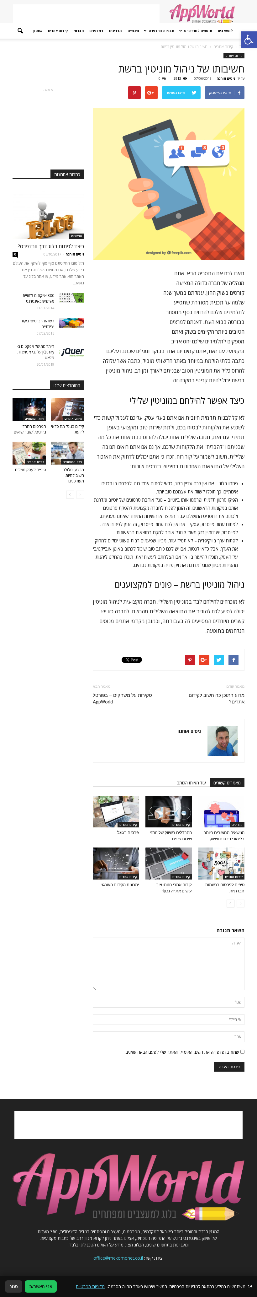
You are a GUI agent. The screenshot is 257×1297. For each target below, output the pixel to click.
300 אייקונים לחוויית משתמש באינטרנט (38, 298)
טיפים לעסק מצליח (30, 469)
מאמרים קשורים (227, 783)
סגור (13, 1286)
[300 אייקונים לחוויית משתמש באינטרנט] (71, 297)
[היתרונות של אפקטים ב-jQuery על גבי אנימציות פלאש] (71, 352)
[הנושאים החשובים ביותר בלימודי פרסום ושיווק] (221, 811)
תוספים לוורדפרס (198, 30)
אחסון (37, 30)
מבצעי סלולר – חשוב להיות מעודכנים (72, 475)
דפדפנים (96, 30)
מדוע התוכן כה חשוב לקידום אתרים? (216, 698)
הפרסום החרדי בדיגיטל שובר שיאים (30, 429)
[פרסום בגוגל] (116, 811)
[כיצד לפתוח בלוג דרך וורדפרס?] (48, 213)
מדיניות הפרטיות (90, 1286)
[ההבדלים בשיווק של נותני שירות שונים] (168, 811)
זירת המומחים (34, 418)
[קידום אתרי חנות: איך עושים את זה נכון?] (168, 863)
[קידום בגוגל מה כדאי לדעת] (67, 409)
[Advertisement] (86, 13)
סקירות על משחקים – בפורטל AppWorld (122, 698)
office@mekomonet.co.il (118, 1258)
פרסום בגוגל (128, 832)
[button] (20, 31)
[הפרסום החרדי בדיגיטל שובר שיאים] (29, 409)
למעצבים (225, 30)
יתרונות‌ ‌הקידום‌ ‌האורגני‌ (120, 884)
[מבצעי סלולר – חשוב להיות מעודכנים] (67, 453)
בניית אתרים (35, 462)
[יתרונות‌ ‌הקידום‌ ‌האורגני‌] (116, 863)
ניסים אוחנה (226, 78)
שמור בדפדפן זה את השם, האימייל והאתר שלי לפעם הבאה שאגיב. (182, 1052)
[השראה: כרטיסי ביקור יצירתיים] (71, 323)
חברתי (79, 30)
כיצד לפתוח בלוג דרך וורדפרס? (51, 246)
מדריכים (115, 30)
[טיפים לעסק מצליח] (29, 453)
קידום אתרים (58, 30)
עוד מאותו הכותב (191, 783)
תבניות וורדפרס (161, 30)
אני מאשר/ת (40, 1286)
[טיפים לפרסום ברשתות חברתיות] (221, 863)
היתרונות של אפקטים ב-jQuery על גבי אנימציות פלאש (35, 352)
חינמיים (133, 30)
